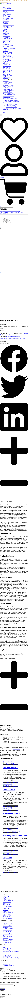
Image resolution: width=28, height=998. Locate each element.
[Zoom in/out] (0, 996)
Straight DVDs (6, 7)
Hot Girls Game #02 (10, 768)
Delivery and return (13, 338)
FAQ (4, 947)
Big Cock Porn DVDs (8, 906)
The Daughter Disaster (11, 813)
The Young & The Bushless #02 (15, 836)
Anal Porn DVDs (7, 903)
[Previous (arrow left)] (0, 997)
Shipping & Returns (8, 928)
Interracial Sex (15, 212)
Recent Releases (7, 103)
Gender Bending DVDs (8, 93)
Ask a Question (22, 338)
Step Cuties (7, 858)
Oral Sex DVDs (6, 904)
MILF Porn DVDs (7, 902)
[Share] (3, 996)
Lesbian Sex (5, 213)
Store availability (4, 338)
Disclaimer (5, 927)
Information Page (7, 923)
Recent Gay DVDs (10, 105)
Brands (4, 112)
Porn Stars (5, 111)
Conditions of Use (7, 926)
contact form (16, 749)
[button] (14, 358)
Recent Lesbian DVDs (11, 107)
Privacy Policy (6, 950)
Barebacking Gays (7, 212)
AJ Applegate (9, 336)
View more (2, 989)
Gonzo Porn (10, 211)
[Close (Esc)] (4, 996)
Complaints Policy (7, 931)
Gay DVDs (5, 51)
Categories (5, 109)
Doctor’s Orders (9, 790)
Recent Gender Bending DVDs (13, 108)
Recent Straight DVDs (11, 104)
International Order (7, 930)
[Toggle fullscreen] (2, 996)
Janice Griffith (16, 336)
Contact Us (5, 924)
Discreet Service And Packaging (11, 951)
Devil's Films (9, 335)
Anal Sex (15, 211)
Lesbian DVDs (6, 83)
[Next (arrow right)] (2, 997)
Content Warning (7, 948)
